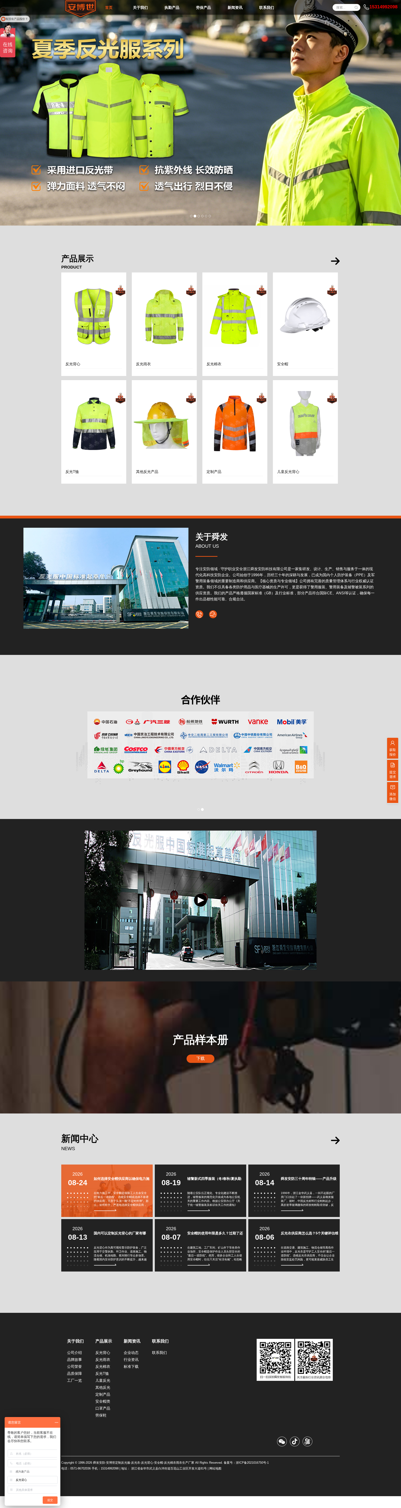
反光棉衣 (102, 1378)
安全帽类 (102, 1413)
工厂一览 (74, 1392)
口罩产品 (102, 1420)
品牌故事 (74, 1371)
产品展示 (103, 1353)
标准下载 (131, 1378)
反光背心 (102, 1364)
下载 (200, 1070)
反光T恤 (102, 1385)
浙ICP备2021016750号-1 (252, 1474)
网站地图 (215, 1480)
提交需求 (392, 774)
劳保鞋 (101, 1427)
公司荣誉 (74, 1378)
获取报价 (392, 752)
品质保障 (74, 1385)
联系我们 (160, 1353)
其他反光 (102, 1399)
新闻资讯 (132, 1353)
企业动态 (131, 1364)
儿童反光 (102, 1392)
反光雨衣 (102, 1371)
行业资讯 (131, 1371)
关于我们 (75, 1353)
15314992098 (383, 6)
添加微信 (392, 796)
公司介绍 (74, 1364)
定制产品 (102, 1406)
